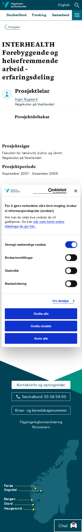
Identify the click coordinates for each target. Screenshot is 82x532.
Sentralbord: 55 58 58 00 (44, 396)
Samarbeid (60, 15)
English (64, 5)
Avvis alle (41, 338)
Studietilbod (16, 15)
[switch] (71, 257)
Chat (63, 525)
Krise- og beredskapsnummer (41, 410)
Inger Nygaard (26, 99)
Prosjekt (14, 27)
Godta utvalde (41, 326)
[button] (77, 5)
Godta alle (41, 313)
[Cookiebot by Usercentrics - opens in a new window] (49, 191)
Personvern (41, 427)
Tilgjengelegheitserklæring (41, 422)
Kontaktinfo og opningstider (41, 385)
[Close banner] (75, 190)
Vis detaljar (60, 301)
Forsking (39, 15)
